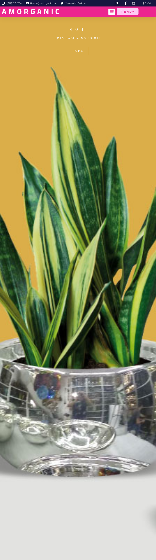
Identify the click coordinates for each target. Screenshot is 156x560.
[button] (117, 3)
